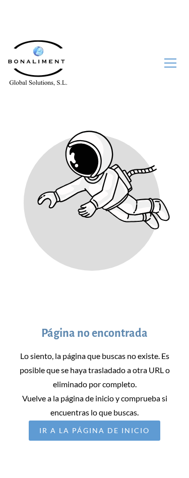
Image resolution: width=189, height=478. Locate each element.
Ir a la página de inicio (94, 431)
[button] (170, 63)
